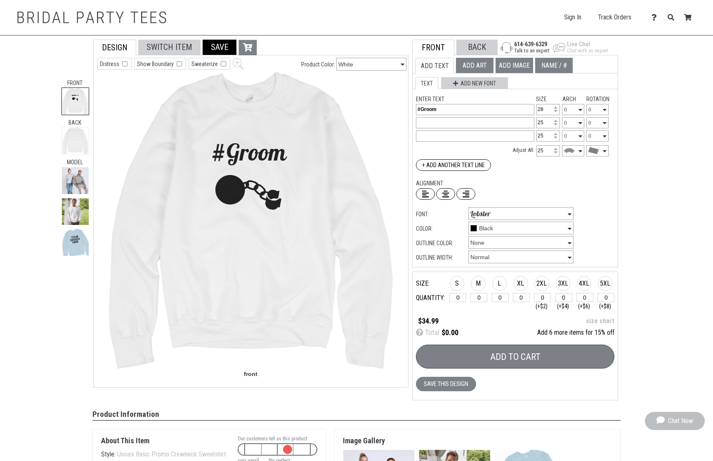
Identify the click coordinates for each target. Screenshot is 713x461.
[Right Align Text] (465, 194)
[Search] (673, 17)
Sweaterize (205, 64)
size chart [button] (600, 321)
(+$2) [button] (542, 306)
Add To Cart (515, 357)
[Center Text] (445, 194)
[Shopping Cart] (690, 17)
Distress (110, 64)
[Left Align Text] (425, 194)
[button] (75, 180)
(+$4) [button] (563, 306)
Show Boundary (156, 64)
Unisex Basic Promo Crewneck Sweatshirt (171, 454)
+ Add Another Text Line (453, 165)
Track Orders (614, 17)
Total (431, 332)
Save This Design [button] (446, 384)
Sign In (572, 17)
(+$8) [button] (605, 306)
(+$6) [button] (584, 306)
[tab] (75, 101)
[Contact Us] (656, 17)
